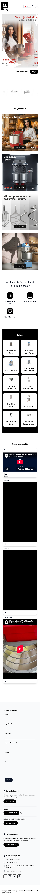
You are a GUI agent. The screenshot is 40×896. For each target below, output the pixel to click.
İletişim (34, 72)
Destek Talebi (10, 844)
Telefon (11, 752)
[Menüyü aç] (37, 6)
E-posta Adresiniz (14, 743)
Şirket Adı (11, 733)
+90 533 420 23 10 (11, 813)
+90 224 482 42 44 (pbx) (13, 860)
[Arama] (33, 6)
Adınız (10, 714)
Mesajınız (11, 762)
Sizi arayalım (10, 801)
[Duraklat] (4, 63)
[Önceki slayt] (5, 40)
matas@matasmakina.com (13, 871)
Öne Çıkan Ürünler (20, 109)
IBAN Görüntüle (10, 823)
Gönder (8, 780)
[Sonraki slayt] (35, 40)
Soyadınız (11, 724)
